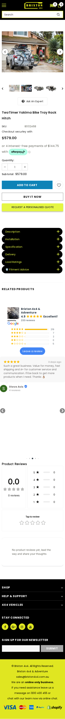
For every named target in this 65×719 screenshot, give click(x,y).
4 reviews (14, 390)
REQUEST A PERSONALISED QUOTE (33, 207)
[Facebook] (5, 626)
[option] (32, 51)
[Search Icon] (45, 5)
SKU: (4, 126)
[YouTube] (30, 626)
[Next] (60, 51)
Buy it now (32, 197)
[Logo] (33, 5)
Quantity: (8, 160)
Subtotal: (8, 174)
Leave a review (32, 351)
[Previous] (5, 51)
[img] (13, 490)
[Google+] (13, 626)
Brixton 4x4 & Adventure (32, 671)
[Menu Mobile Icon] (4, 5)
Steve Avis (16, 387)
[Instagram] (22, 626)
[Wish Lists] (59, 185)
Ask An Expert (35, 101)
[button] (52, 5)
